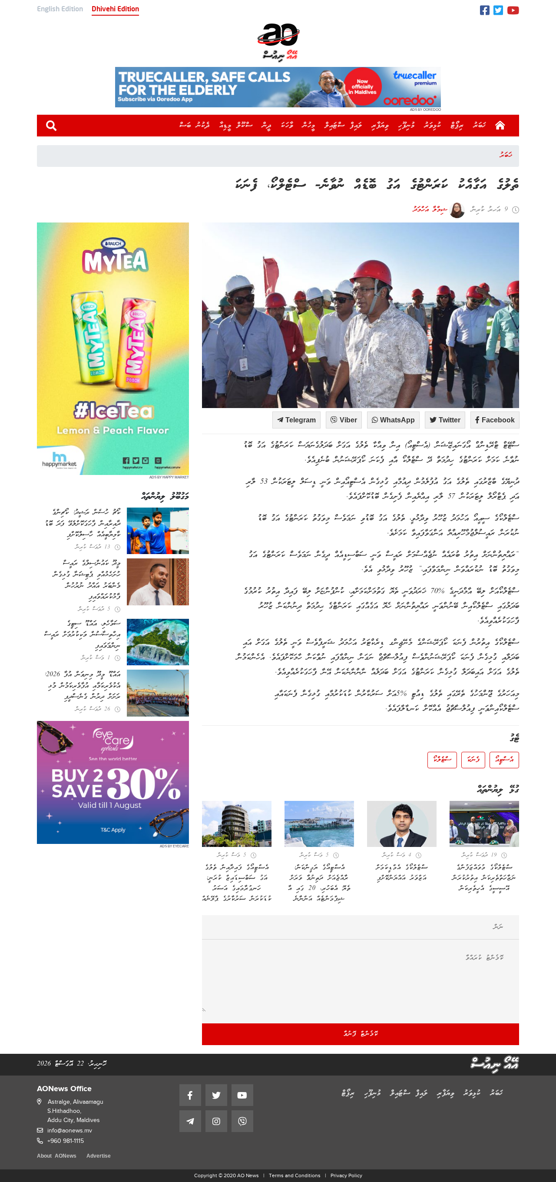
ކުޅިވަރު (432, 126)
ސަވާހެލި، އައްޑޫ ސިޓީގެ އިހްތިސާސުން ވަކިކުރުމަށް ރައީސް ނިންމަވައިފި (82, 635)
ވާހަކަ (287, 126)
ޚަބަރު (479, 126)
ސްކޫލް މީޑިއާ (236, 126)
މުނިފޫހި (406, 126)
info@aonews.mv (69, 1130)
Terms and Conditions (295, 1175)
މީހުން (309, 126)
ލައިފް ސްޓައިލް (343, 126)
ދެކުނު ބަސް (194, 126)
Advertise (98, 1156)
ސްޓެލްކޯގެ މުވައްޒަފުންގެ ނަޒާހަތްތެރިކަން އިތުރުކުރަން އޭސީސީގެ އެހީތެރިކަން (484, 878)
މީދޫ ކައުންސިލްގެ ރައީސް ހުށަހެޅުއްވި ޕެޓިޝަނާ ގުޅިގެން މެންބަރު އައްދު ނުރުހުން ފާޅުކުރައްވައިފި (86, 580)
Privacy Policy (346, 1175)
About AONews (56, 1156)
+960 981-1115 (65, 1141)
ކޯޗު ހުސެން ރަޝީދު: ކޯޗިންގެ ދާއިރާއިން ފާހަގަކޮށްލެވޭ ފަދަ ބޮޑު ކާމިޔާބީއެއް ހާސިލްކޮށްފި (82, 524)
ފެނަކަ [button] (473, 760)
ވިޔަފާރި (380, 126)
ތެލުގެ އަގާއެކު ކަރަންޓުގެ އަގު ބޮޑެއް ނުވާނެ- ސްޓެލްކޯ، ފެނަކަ (377, 186)
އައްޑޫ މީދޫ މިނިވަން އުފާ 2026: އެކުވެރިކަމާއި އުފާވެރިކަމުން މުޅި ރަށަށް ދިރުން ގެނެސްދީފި (82, 686)
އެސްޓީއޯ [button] (504, 760)
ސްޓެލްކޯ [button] (442, 760)
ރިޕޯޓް (457, 126)
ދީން (266, 126)
